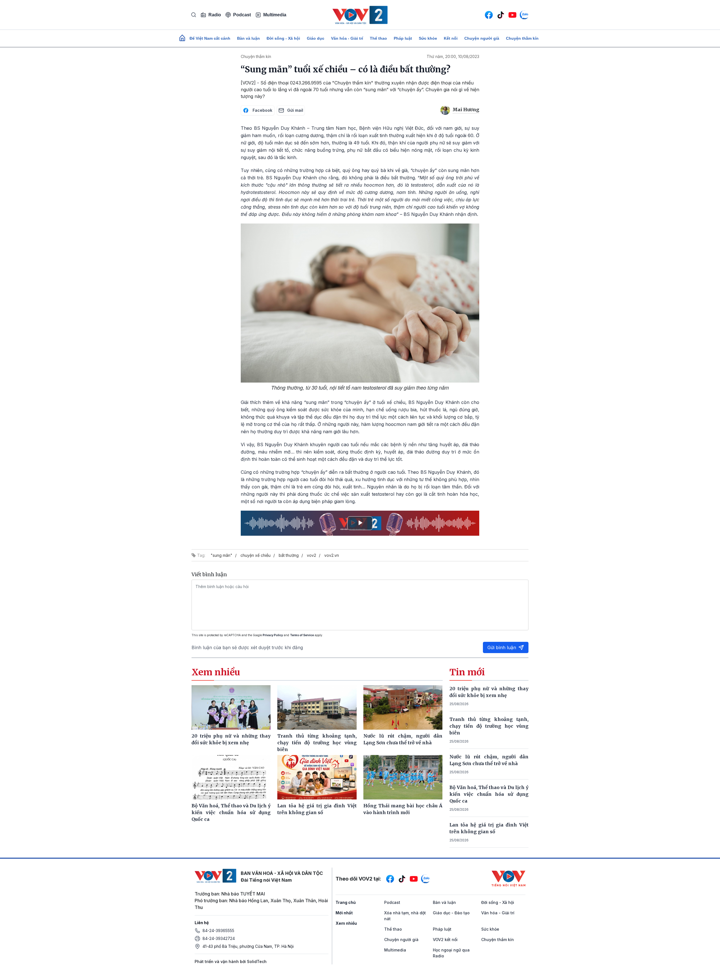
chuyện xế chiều (255, 555)
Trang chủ (346, 902)
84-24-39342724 (218, 938)
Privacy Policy (273, 635)
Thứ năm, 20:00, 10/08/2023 (453, 56)
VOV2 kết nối (445, 939)
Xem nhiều (346, 923)
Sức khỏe (428, 38)
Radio (214, 14)
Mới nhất (344, 912)
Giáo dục (315, 38)
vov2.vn (331, 555)
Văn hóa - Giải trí (347, 38)
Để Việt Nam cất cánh (210, 38)
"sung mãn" (221, 555)
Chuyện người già (481, 38)
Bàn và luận (248, 38)
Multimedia (274, 14)
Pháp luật (403, 38)
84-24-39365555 (218, 930)
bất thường (289, 555)
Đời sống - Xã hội (283, 38)
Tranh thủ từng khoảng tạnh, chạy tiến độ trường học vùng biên (489, 726)
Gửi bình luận (501, 647)
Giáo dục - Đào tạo (451, 912)
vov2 (311, 555)
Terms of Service (302, 635)
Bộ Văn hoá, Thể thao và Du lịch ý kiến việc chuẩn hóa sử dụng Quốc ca (489, 794)
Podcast (242, 14)
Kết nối (451, 38)
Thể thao (378, 38)
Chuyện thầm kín (522, 38)
